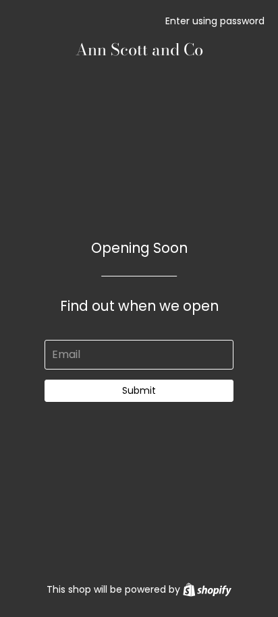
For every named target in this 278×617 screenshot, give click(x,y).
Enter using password (215, 21)
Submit (139, 390)
